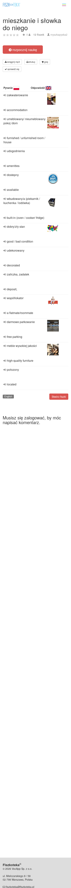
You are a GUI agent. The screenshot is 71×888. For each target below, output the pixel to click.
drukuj (31, 61)
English (8, 396)
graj (46, 61)
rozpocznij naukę (24, 49)
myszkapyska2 (58, 34)
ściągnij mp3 (13, 61)
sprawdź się (13, 69)
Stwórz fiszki (59, 396)
